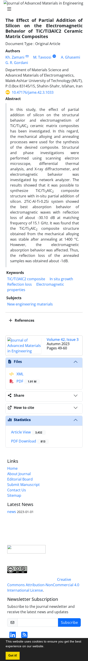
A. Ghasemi (70, 57)
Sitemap (14, 495)
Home (12, 468)
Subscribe (69, 622)
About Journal (19, 473)
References (24, 320)
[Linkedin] (12, 636)
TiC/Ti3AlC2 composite (26, 278)
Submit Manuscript (23, 484)
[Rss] (24, 636)
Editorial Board (20, 479)
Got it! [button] (12, 655)
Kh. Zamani (14, 57)
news (11, 511)
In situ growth (61, 278)
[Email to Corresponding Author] (27, 56)
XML (19, 374)
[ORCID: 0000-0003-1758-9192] (54, 56)
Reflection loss (19, 284)
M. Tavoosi (42, 57)
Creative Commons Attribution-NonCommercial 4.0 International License (43, 585)
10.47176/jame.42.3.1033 (32, 92)
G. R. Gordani (16, 62)
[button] (45, 646)
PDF (26, 381)
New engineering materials (30, 304)
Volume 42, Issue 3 (63, 339)
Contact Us (16, 490)
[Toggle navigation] (43, 9)
